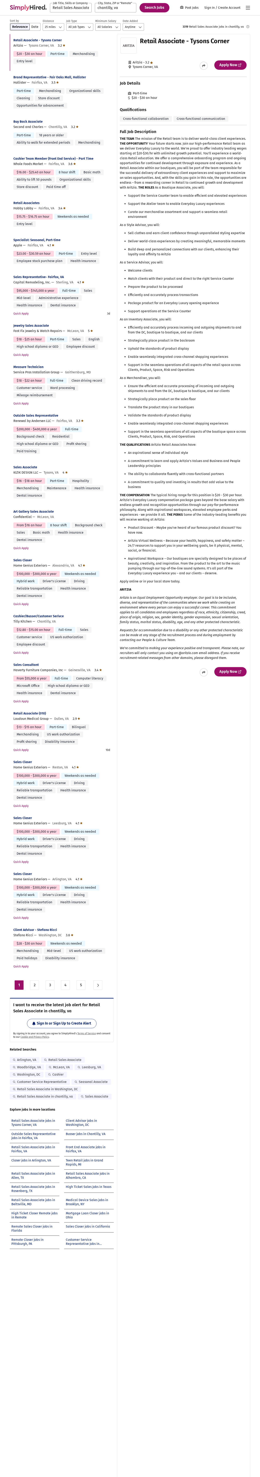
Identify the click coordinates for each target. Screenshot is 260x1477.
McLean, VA (61, 1067)
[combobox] (71, 7)
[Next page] (97, 985)
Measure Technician (28, 367)
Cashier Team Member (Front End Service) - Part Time (53, 159)
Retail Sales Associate (64, 1060)
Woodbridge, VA (29, 1067)
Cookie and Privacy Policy (35, 1037)
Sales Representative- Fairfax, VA (38, 277)
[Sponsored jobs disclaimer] (247, 26)
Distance (48, 21)
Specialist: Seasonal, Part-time (37, 240)
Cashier (58, 1074)
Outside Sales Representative (35, 415)
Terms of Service (86, 1033)
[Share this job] (204, 66)
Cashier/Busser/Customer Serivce (38, 616)
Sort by (14, 21)
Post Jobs (191, 8)
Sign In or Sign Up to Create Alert (64, 1023)
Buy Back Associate (28, 121)
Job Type (71, 21)
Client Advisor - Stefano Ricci (35, 930)
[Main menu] (247, 7)
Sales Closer (22, 560)
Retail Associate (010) (29, 713)
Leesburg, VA (91, 1067)
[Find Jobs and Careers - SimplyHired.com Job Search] (28, 8)
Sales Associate (25, 467)
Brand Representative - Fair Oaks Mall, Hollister (49, 77)
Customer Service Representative (42, 1082)
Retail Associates (26, 203)
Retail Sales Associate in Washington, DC (47, 1089)
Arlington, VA (26, 1060)
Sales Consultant (26, 665)
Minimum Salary (105, 21)
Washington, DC (28, 1074)
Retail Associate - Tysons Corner (37, 40)
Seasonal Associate (93, 1082)
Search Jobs (154, 7)
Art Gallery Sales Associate (33, 511)
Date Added (130, 21)
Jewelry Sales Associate (31, 326)
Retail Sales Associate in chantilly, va (45, 1096)
